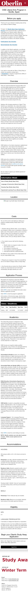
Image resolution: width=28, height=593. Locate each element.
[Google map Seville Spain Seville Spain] (14, 206)
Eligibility (14, 507)
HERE (4, 290)
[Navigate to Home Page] (12, 3)
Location (14, 197)
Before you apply (14, 18)
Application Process (14, 275)
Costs (14, 216)
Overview (14, 81)
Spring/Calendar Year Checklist (9, 44)
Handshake (5, 73)
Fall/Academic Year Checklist (8, 41)
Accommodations (14, 444)
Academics (14, 317)
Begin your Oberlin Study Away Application (14, 535)
